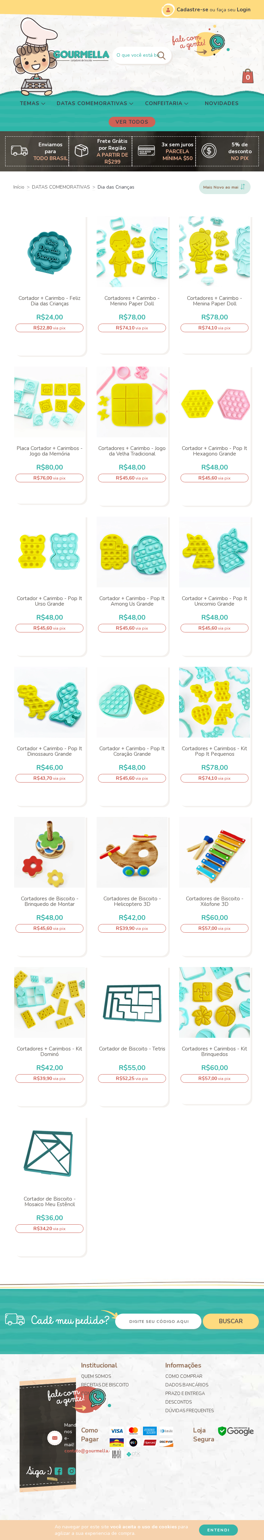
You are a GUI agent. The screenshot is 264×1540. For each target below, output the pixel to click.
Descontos (178, 1402)
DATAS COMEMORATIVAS (93, 103)
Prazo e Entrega (185, 1394)
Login (244, 9)
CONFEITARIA (164, 103)
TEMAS (30, 103)
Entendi (218, 1530)
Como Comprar (183, 1376)
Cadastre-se (192, 9)
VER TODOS (132, 122)
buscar (231, 1321)
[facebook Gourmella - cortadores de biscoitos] (58, 1472)
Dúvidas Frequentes (189, 1411)
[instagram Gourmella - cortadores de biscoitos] (71, 1472)
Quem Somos (96, 1376)
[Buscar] (162, 55)
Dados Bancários (186, 1385)
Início (18, 187)
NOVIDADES (222, 103)
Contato (91, 1394)
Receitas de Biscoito (105, 1385)
